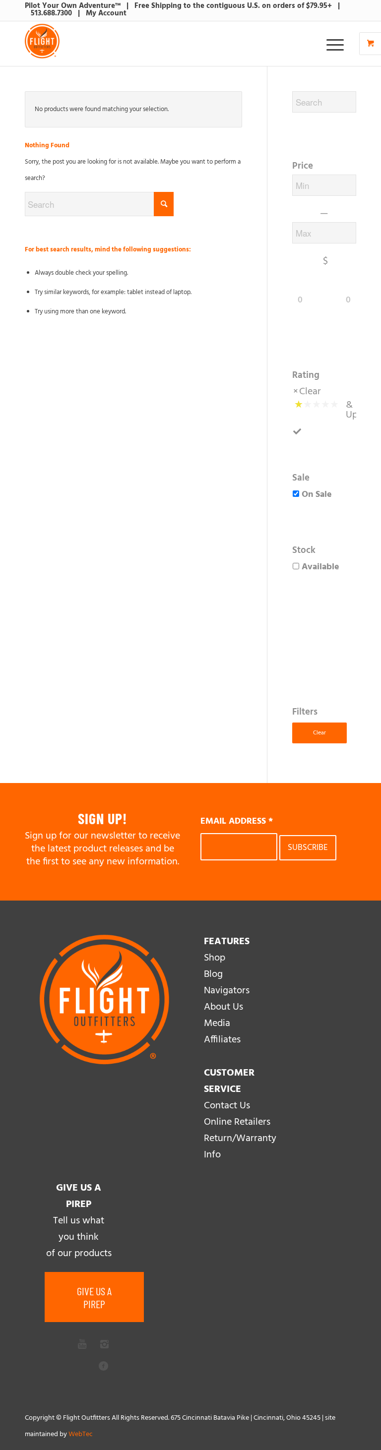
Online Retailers (237, 1122)
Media (217, 1023)
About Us (223, 1007)
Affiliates (222, 1040)
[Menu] (330, 43)
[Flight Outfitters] (42, 43)
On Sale (317, 494)
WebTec (80, 1434)
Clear (310, 392)
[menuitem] (336, 43)
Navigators (227, 991)
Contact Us (227, 1106)
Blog (213, 974)
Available (320, 567)
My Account (106, 13)
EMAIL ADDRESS (236, 821)
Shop (214, 958)
